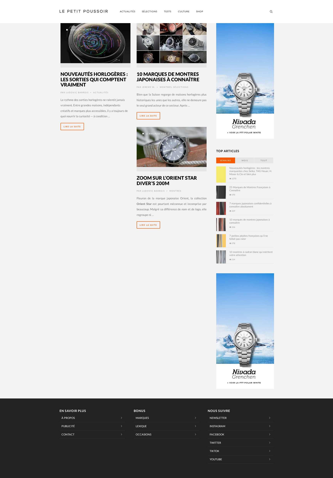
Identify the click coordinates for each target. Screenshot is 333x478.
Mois (245, 160)
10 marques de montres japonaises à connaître (168, 76)
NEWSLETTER (218, 417)
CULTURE (184, 11)
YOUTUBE (216, 459)
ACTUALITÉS (127, 11)
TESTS (167, 11)
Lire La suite (72, 126)
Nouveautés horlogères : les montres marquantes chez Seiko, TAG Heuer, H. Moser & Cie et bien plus (250, 171)
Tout (264, 160)
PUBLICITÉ (68, 426)
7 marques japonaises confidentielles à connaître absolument (250, 205)
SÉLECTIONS (149, 11)
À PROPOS (68, 417)
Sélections (180, 87)
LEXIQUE (141, 426)
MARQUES (142, 417)
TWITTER (215, 442)
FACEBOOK (217, 434)
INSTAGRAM (217, 426)
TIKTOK (214, 451)
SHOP (199, 11)
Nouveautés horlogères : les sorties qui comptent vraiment (94, 79)
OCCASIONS (143, 434)
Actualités (100, 92)
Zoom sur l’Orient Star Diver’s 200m (167, 180)
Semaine (225, 160)
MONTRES (166, 87)
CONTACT (67, 434)
